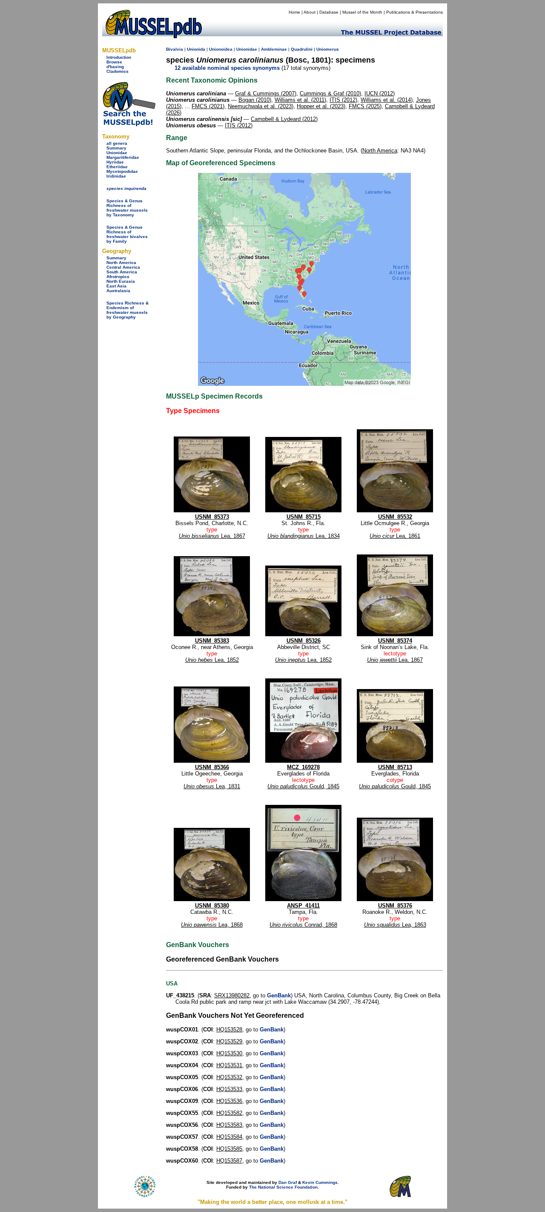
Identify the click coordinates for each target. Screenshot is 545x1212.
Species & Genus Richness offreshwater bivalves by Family (127, 234)
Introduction (118, 57)
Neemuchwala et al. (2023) (260, 106)
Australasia (118, 290)
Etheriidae (117, 166)
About (310, 12)
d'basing (115, 66)
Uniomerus (327, 49)
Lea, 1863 (395, 925)
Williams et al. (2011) (300, 100)
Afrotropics (117, 276)
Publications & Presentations (414, 12)
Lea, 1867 (212, 536)
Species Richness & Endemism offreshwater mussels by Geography (127, 310)
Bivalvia (174, 49)
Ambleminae (274, 49)
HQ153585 (229, 1149)
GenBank (279, 995)
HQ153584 (229, 1137)
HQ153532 (229, 1077)
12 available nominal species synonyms (227, 68)
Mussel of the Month (362, 12)
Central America (123, 267)
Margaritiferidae (122, 157)
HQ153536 (229, 1101)
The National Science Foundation (283, 1187)
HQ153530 (229, 1053)
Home (294, 12)
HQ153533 (229, 1089)
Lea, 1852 (212, 660)
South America (121, 272)
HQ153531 (229, 1065)
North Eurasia (120, 281)
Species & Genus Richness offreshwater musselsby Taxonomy (127, 207)
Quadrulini (302, 49)
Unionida (196, 49)
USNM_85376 (395, 905)
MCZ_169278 (303, 767)
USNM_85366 (212, 767)
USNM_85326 (304, 641)
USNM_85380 (212, 905)
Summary (116, 148)
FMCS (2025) (365, 106)
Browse (114, 62)
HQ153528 (229, 1029)
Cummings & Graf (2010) (330, 93)
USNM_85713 (395, 767)
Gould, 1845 (303, 786)
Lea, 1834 (303, 536)
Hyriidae (115, 162)
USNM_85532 (395, 517)
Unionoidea (220, 49)
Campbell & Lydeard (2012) (284, 119)
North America (121, 262)
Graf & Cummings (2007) (265, 93)
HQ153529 (229, 1041)
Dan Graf (287, 1182)
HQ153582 (229, 1113)
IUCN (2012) (379, 93)
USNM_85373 (212, 517)
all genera (116, 143)
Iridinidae (116, 176)
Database (328, 12)
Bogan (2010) (254, 100)
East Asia (116, 286)
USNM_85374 (395, 641)
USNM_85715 (304, 517)
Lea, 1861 (395, 536)
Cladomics (117, 71)
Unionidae (116, 152)
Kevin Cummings (320, 1182)
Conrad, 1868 (303, 925)
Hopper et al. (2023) (321, 106)
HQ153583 (229, 1125)
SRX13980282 (232, 995)
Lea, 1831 (212, 786)
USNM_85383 (212, 641)
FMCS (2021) (208, 106)
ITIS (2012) (343, 100)
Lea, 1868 (212, 925)
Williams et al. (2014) (387, 100)
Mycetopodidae (122, 171)
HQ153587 (229, 1160)
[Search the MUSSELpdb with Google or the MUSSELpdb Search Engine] (128, 124)
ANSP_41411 (303, 905)
